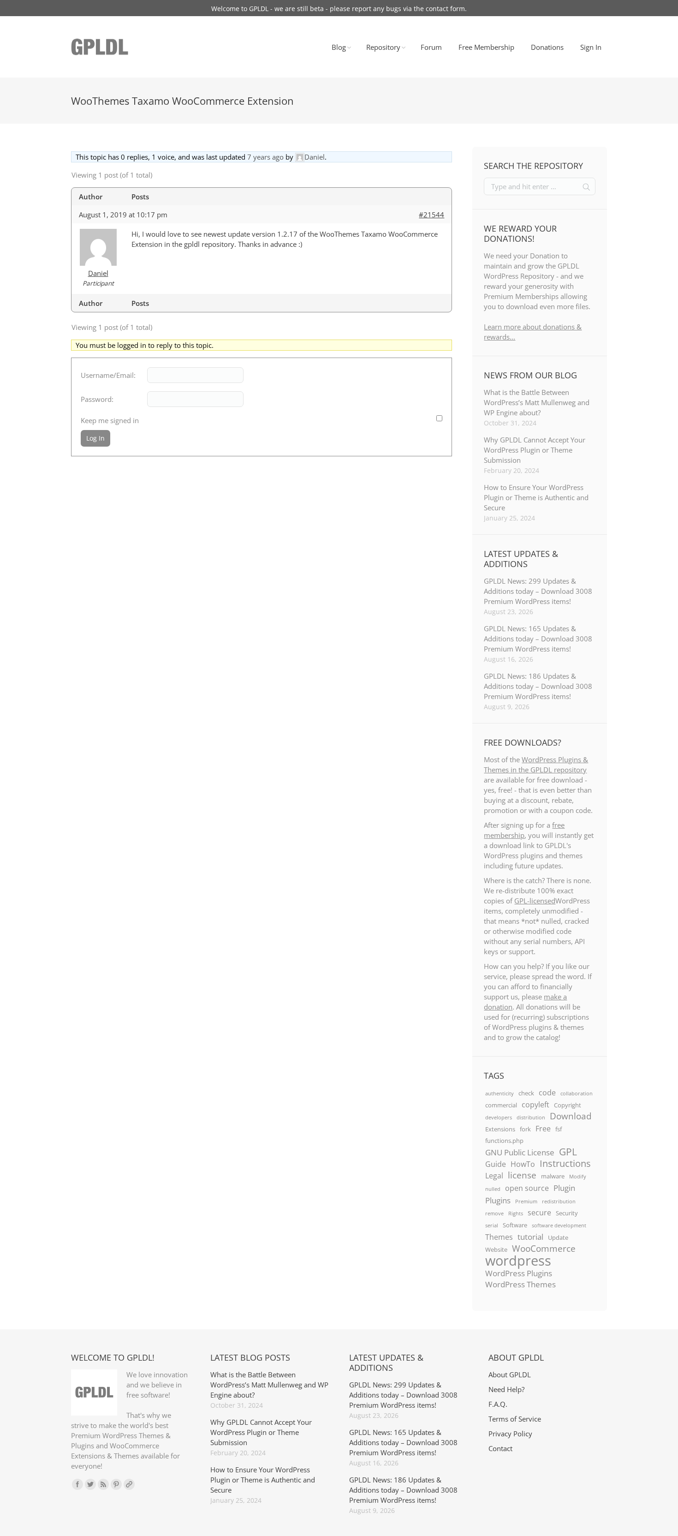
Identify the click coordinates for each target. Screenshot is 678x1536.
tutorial (530, 1236)
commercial (501, 1105)
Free (543, 1129)
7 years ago (265, 156)
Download (571, 1116)
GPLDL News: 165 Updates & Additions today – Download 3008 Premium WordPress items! (538, 638)
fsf (558, 1129)
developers (498, 1117)
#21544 (431, 214)
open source (527, 1188)
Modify (577, 1176)
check (526, 1093)
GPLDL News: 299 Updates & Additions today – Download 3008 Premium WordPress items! (538, 591)
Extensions (500, 1129)
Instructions (565, 1163)
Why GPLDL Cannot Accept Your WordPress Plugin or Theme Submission (534, 450)
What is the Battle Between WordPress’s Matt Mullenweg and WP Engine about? (536, 402)
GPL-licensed (534, 900)
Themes (499, 1237)
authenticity (499, 1093)
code (547, 1093)
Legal (494, 1176)
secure (539, 1212)
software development (559, 1225)
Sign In (590, 47)
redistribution (559, 1201)
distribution (531, 1117)
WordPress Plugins (518, 1273)
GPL (568, 1152)
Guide (495, 1164)
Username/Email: (108, 375)
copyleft (535, 1105)
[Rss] (103, 1484)
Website (496, 1249)
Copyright (567, 1105)
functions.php (504, 1140)
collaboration (576, 1093)
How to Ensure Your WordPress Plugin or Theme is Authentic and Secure (536, 497)
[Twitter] (90, 1484)
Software (515, 1225)
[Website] (129, 1484)
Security (567, 1213)
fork (525, 1129)
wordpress (518, 1260)
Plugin (564, 1188)
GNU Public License (519, 1152)
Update (558, 1237)
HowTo (523, 1164)
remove (494, 1213)
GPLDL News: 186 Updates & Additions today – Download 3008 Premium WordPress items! (538, 686)
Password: (97, 399)
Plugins (498, 1200)
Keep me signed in (110, 420)
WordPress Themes (520, 1284)
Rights (515, 1213)
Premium (526, 1201)
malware (553, 1176)
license (522, 1175)
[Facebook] (77, 1484)
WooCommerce (544, 1248)
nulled (492, 1189)
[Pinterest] (116, 1484)
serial (491, 1225)
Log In (95, 438)
